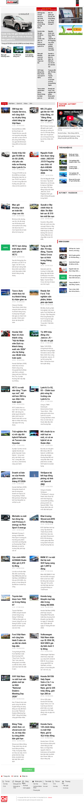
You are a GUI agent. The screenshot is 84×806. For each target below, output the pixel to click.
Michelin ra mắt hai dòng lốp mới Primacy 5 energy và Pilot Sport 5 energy (19, 522)
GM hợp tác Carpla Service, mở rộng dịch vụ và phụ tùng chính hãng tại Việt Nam (41, 20)
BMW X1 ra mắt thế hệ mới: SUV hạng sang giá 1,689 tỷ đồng (48, 563)
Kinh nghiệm (26, 788)
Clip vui (45, 784)
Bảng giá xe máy (16, 787)
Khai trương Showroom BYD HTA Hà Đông (48, 519)
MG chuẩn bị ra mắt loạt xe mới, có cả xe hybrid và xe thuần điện (47, 437)
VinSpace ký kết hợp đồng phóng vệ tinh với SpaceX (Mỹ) (47, 478)
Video (25, 103)
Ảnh (31, 103)
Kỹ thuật (25, 785)
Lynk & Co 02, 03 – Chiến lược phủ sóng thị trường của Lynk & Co (48, 393)
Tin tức (4, 103)
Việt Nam (12, 103)
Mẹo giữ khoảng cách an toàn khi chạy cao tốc (5, 57)
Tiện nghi (65, 785)
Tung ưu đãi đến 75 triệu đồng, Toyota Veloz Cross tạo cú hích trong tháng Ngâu (47, 254)
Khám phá (38, 781)
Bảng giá (18, 781)
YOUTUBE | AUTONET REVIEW (67, 105)
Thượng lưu (66, 782)
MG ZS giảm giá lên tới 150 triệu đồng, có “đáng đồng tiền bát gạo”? (51, 18)
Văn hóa (35, 784)
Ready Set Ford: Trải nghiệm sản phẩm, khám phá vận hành (47, 297)
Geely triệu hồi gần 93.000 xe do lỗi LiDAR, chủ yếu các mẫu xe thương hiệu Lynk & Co (17, 37)
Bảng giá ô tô (17, 784)
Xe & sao (65, 788)
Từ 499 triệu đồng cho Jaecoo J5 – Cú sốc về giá (18, 57)
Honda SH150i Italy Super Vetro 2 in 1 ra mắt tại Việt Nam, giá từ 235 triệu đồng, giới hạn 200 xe (48, 685)
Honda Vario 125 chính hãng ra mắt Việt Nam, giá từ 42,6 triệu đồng (48, 730)
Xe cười (45, 786)
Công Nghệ (25, 782)
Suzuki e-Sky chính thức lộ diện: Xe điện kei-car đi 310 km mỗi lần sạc (47, 211)
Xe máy (5, 784)
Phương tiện (36, 790)
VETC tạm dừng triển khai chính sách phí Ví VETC (41, 73)
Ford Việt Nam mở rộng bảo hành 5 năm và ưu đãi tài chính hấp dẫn (19, 640)
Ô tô (4, 786)
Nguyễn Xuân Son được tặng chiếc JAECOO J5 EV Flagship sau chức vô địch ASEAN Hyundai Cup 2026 (52, 40)
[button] (28, 770)
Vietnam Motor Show (37, 787)
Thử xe (57, 781)
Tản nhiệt (48, 781)
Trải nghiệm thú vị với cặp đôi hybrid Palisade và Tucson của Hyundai (19, 437)
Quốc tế (19, 103)
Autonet (50, 797)
